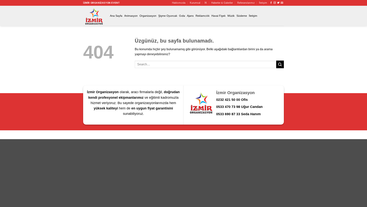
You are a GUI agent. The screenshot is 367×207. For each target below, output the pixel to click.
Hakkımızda (178, 2)
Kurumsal (195, 2)
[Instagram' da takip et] (275, 3)
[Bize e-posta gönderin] (282, 3)
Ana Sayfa (116, 15)
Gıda (182, 15)
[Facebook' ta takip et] (271, 3)
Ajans (190, 15)
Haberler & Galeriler (222, 2)
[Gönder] (280, 64)
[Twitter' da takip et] (278, 3)
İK (206, 2)
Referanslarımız (246, 2)
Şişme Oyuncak (167, 15)
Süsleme (241, 15)
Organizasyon (148, 15)
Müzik (231, 15)
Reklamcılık (202, 15)
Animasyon (131, 15)
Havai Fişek (218, 15)
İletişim (263, 2)
